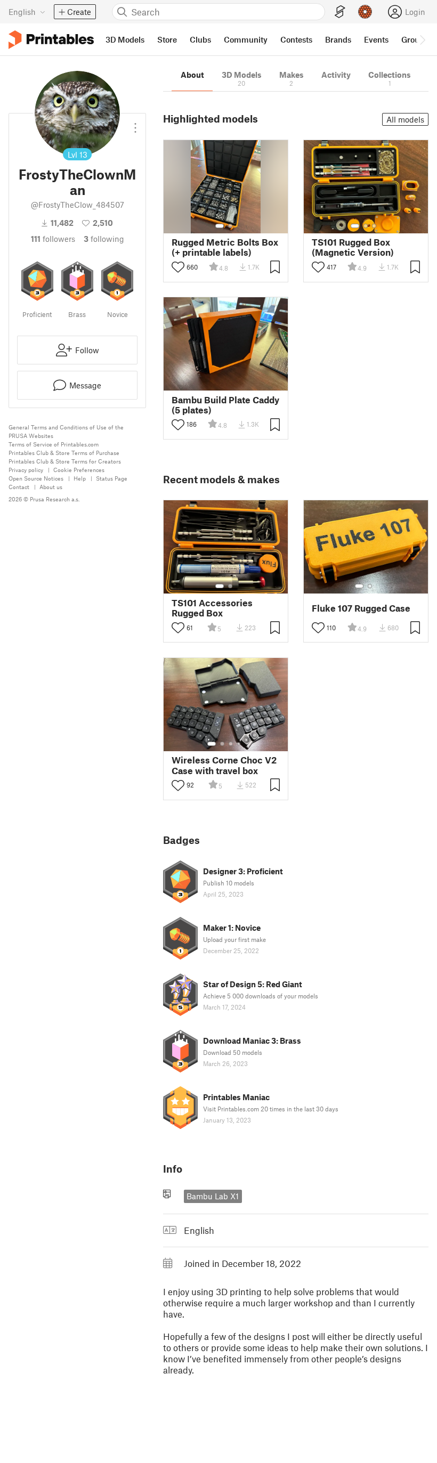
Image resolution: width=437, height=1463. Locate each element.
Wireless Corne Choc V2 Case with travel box (224, 765)
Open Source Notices (36, 478)
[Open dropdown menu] (135, 123)
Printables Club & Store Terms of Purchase (64, 452)
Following (104, 238)
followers (53, 238)
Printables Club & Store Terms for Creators (65, 461)
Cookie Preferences (78, 469)
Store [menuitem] (167, 39)
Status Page (111, 478)
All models (405, 119)
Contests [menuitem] (296, 39)
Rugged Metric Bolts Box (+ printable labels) (225, 247)
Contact (19, 486)
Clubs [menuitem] (200, 39)
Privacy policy (26, 469)
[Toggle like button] (178, 267)
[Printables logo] (51, 39)
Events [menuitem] (376, 39)
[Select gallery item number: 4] (239, 744)
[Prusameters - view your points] (365, 12)
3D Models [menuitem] (125, 39)
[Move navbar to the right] (422, 39)
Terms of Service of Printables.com (54, 444)
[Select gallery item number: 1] (219, 226)
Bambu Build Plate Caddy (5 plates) (225, 405)
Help (80, 478)
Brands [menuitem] (338, 39)
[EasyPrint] (340, 12)
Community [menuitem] (246, 39)
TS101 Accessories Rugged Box (212, 608)
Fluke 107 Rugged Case (361, 608)
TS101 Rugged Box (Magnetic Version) (353, 247)
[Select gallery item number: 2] (230, 226)
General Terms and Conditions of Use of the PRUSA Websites (66, 431)
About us (50, 486)
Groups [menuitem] (414, 39)
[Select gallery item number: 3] (374, 226)
